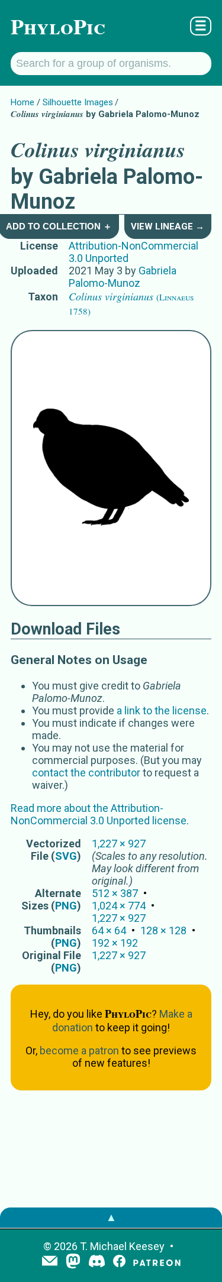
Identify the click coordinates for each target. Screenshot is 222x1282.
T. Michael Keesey (122, 1246)
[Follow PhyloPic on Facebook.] (119, 1262)
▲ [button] (111, 1217)
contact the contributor (86, 772)
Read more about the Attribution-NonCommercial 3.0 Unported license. (100, 814)
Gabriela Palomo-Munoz (122, 276)
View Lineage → (167, 226)
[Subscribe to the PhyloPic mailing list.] (49, 1261)
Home (22, 102)
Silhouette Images (78, 102)
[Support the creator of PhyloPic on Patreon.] (157, 1262)
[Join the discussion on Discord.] (97, 1262)
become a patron (79, 1050)
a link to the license (162, 710)
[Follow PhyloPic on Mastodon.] (73, 1262)
